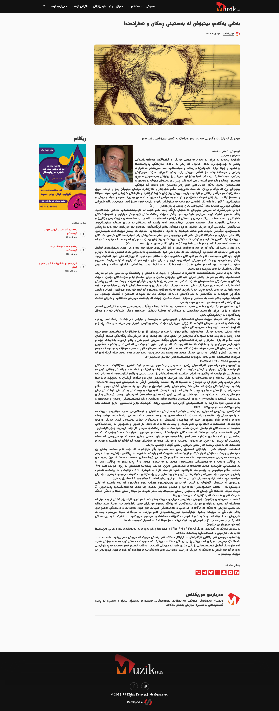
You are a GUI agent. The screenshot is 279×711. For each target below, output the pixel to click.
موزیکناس (228, 34)
